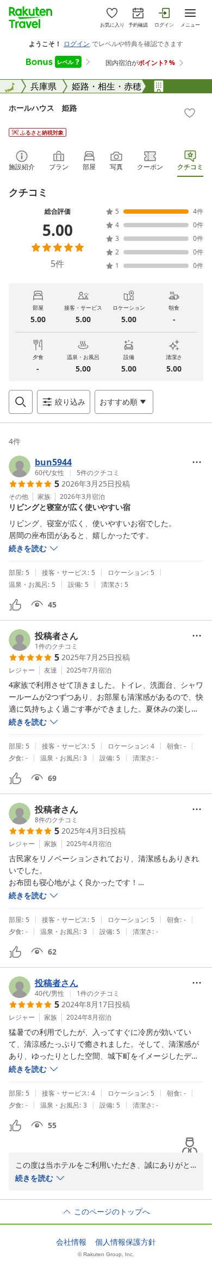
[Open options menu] (196, 462)
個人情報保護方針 (125, 1242)
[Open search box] (21, 402)
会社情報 (71, 1242)
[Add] (189, 113)
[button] (64, 466)
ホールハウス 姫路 (43, 108)
